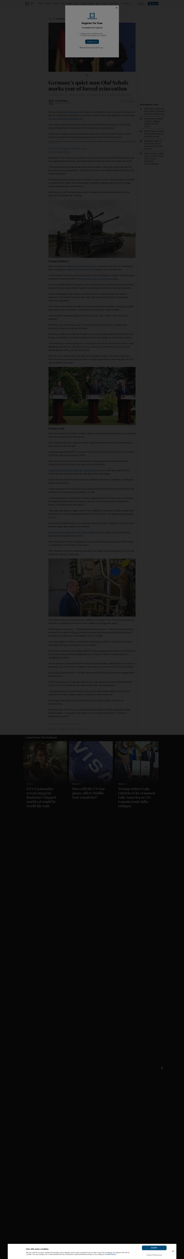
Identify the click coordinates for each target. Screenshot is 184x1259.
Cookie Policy (110, 1254)
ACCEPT (154, 1248)
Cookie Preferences (154, 1255)
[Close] (173, 1251)
